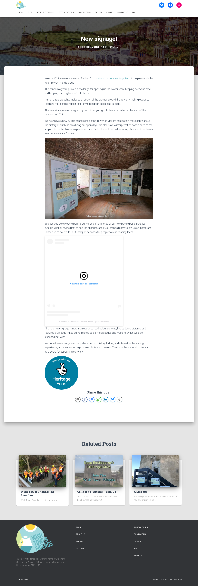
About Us (80, 534)
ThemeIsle (177, 579)
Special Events (66, 12)
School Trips (84, 12)
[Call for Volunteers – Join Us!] (99, 471)
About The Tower (45, 12)
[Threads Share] (119, 399)
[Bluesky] (161, 5)
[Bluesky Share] (112, 399)
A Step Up (140, 491)
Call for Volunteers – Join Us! (96, 491)
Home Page (23, 579)
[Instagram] (179, 5)
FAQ (134, 12)
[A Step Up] (155, 471)
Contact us (122, 12)
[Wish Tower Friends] (21, 5)
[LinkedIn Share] (105, 399)
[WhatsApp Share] (98, 399)
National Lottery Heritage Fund (113, 78)
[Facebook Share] (85, 399)
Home (21, 12)
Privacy (138, 555)
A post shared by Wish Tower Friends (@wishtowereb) (84, 321)
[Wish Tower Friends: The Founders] (42, 471)
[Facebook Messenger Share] (92, 399)
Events (79, 541)
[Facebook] (170, 5)
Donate (109, 12)
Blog (30, 12)
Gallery (98, 12)
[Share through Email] (78, 399)
